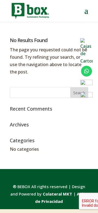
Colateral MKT (57, 194)
